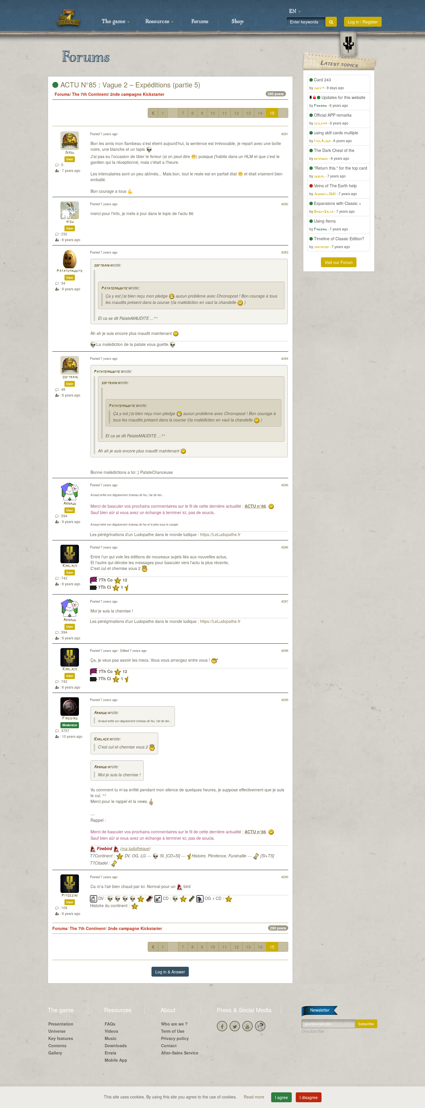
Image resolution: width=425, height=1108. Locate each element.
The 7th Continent (90, 94)
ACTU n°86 (255, 506)
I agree (281, 1097)
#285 (284, 485)
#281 (284, 133)
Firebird (69, 718)
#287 (284, 601)
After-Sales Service (179, 1053)
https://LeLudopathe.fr (220, 534)
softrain (101, 265)
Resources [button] (158, 22)
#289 (284, 699)
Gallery (55, 1053)
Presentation (60, 1024)
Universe (57, 1031)
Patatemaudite (70, 271)
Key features (60, 1038)
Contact (169, 1045)
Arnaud (69, 504)
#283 (284, 252)
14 (260, 113)
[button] (295, 11)
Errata (110, 1053)
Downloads (116, 1045)
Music (111, 1038)
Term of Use (172, 1031)
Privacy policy (175, 1038)
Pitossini (70, 896)
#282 (284, 203)
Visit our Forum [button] (339, 262)
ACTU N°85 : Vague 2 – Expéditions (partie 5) (129, 84)
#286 (284, 547)
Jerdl (70, 153)
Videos (111, 1031)
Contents (57, 1045)
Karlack (69, 566)
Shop (237, 22)
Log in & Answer (170, 972)
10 (212, 113)
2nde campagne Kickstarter (137, 94)
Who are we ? (174, 1024)
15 (272, 113)
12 (236, 113)
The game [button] (114, 22)
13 (248, 113)
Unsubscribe (313, 1031)
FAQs (110, 1024)
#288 (284, 650)
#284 (284, 358)
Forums (199, 22)
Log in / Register (363, 22)
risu (69, 222)
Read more (254, 1097)
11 (224, 113)
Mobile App (116, 1060)
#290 (284, 876)
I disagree (309, 1097)
